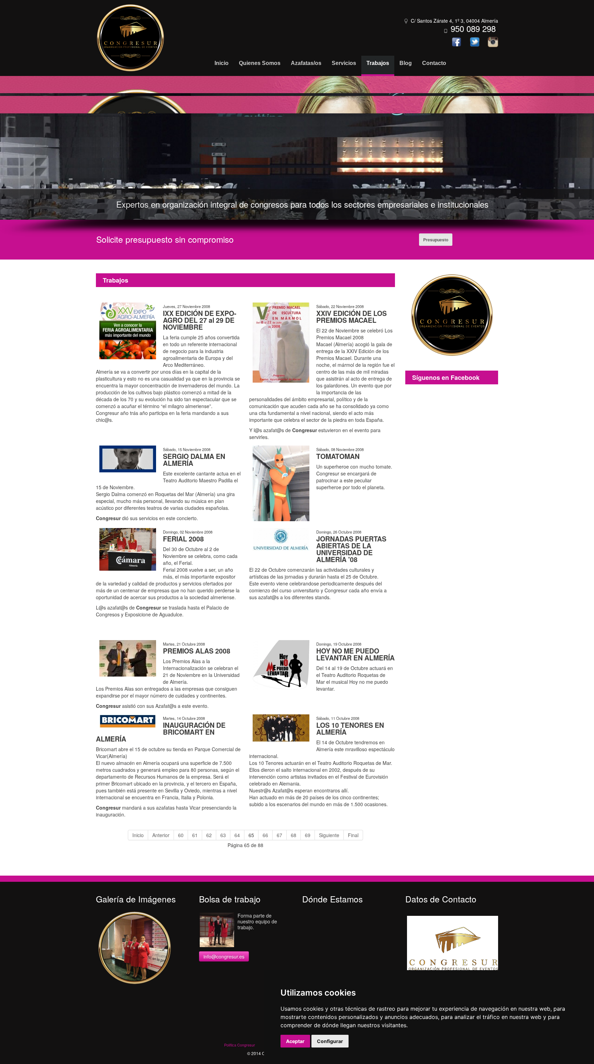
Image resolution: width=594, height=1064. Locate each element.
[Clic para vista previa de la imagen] (127, 330)
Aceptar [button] (295, 1041)
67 (279, 835)
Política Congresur (239, 1044)
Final (353, 835)
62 (209, 835)
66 (265, 835)
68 (293, 835)
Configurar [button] (330, 1041)
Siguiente (329, 835)
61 (195, 835)
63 (223, 835)
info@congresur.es (224, 956)
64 (237, 835)
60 (181, 835)
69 (307, 835)
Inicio (138, 835)
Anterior (160, 835)
